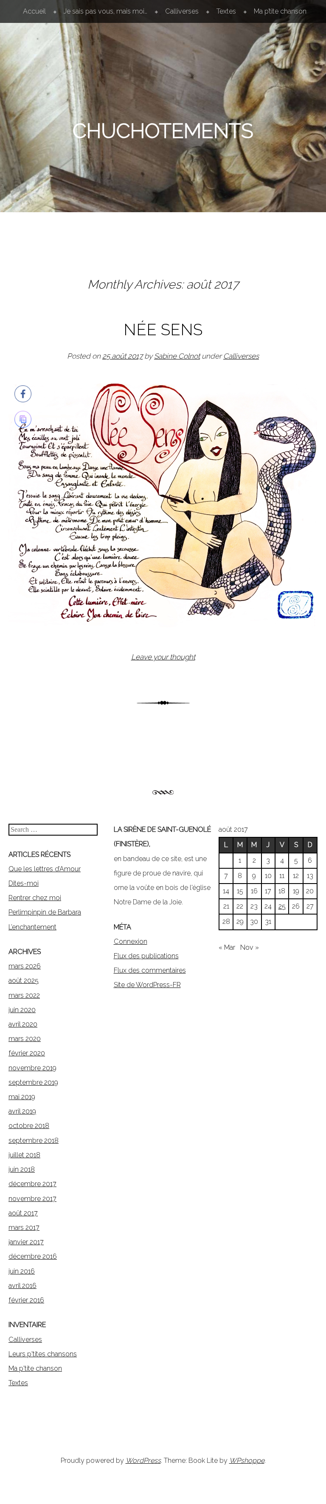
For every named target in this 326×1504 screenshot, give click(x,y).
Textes (226, 11)
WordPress (143, 1460)
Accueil (34, 11)
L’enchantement (32, 927)
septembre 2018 (33, 1140)
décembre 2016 (32, 1256)
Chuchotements (163, 131)
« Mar (227, 947)
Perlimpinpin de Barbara (44, 912)
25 (282, 906)
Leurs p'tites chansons (42, 1354)
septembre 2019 (33, 1082)
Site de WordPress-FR (147, 985)
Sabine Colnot (177, 356)
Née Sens (163, 329)
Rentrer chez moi (34, 898)
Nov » (249, 947)
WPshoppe (246, 1460)
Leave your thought (163, 657)
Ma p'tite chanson (35, 1368)
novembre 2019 (32, 1068)
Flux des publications (146, 956)
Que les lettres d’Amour (44, 869)
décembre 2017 (32, 1184)
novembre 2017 (32, 1199)
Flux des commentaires (150, 970)
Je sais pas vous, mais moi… (105, 11)
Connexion (130, 941)
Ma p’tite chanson (280, 11)
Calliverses (182, 11)
